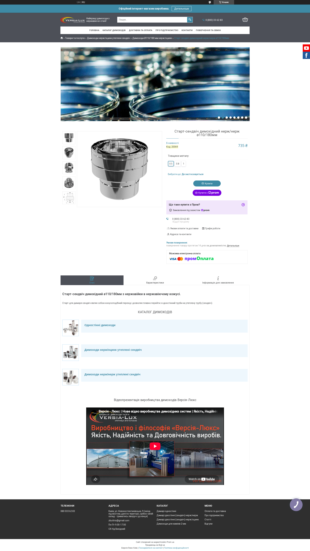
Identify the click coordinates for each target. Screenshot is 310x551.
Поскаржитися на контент (151, 548)
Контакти (187, 30)
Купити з (203, 192)
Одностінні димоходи (99, 325)
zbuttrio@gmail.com (118, 520)
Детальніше (181, 8)
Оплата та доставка (215, 511)
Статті (208, 519)
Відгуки (208, 523)
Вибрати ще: (185, 174)
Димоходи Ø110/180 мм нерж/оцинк (152, 38)
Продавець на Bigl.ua (155, 545)
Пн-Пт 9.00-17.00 (117, 524)
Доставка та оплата (140, 30)
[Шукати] (190, 19)
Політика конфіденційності (176, 548)
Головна (94, 30)
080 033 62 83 (68, 511)
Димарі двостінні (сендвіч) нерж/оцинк (178, 519)
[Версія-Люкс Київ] (73, 20)
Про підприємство (166, 30)
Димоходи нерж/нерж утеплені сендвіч (112, 374)
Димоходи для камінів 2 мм (171, 523)
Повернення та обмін (208, 30)
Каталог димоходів (114, 30)
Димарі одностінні (166, 511)
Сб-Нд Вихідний (116, 529)
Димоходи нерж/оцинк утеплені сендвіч (108, 38)
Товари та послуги (75, 38)
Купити (208, 183)
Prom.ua (170, 542)
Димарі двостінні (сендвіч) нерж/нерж (177, 515)
